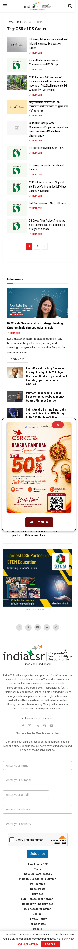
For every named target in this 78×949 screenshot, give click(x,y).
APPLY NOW (39, 522)
